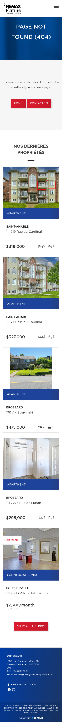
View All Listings (31, 626)
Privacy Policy (23, 710)
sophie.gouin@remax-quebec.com (33, 675)
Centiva (37, 718)
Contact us (39, 103)
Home (18, 103)
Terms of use (40, 710)
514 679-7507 (21, 671)
